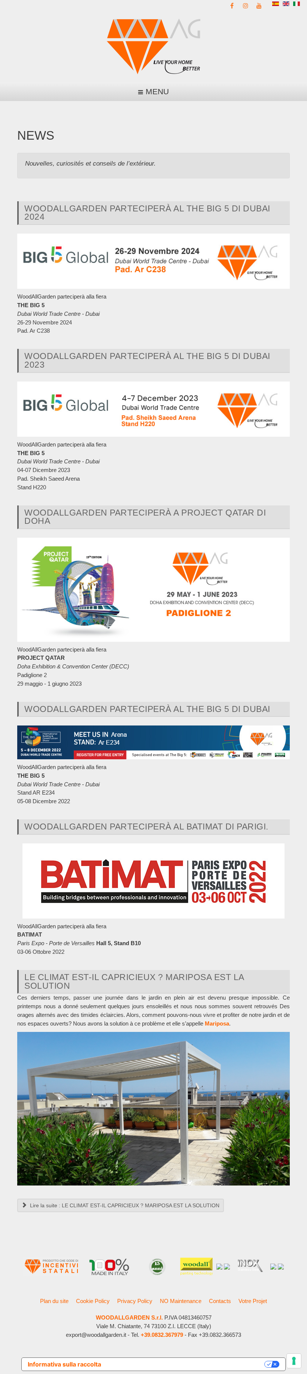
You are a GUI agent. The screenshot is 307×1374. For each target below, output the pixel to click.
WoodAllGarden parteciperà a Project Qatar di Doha (145, 517)
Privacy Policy (134, 1301)
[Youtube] (259, 5)
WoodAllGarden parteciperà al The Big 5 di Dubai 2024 (147, 213)
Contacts (220, 1301)
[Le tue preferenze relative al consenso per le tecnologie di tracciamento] (294, 1361)
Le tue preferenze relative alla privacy (186, 1364)
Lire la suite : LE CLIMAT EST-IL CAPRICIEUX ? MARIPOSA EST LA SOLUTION (123, 1205)
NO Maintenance (180, 1301)
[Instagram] (246, 5)
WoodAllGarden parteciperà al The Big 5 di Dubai (147, 709)
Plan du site (54, 1301)
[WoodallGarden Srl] (153, 46)
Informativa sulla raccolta (64, 1364)
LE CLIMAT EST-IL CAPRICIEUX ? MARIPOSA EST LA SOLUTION (134, 981)
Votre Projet (252, 1301)
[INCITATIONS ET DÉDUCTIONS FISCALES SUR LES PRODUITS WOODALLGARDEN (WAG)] (51, 1266)
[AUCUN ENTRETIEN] (273, 1266)
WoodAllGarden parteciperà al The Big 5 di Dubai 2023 (147, 360)
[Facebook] (232, 5)
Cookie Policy (93, 1301)
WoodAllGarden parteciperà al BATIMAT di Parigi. (146, 826)
